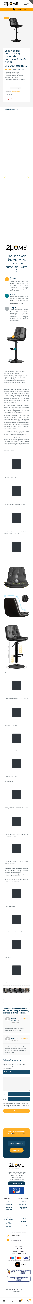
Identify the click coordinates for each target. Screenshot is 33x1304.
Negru (18, 88)
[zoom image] (28, 1271)
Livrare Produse (9, 1223)
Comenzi (23, 1202)
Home (9, 1202)
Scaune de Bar (16, 92)
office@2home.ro (16, 1240)
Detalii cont (23, 1204)
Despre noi (9, 1207)
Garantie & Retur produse (9, 1218)
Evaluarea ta (7, 1069)
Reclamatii (23, 1225)
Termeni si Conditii (23, 1217)
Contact (9, 1210)
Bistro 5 (13, 88)
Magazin (9, 1204)
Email (5, 1099)
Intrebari (9, 1226)
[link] (19, 1272)
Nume (5, 1094)
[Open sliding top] (31, 2)
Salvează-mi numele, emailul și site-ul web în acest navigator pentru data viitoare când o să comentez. (16, 1105)
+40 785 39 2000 (15, 1236)
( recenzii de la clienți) (18, 69)
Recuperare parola (23, 1208)
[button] (5, 990)
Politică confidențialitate (23, 1222)
